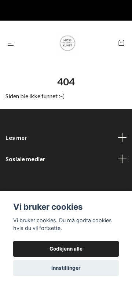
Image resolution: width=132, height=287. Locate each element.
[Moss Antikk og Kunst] (68, 43)
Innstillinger (66, 268)
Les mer (16, 137)
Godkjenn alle (66, 249)
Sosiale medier (25, 158)
